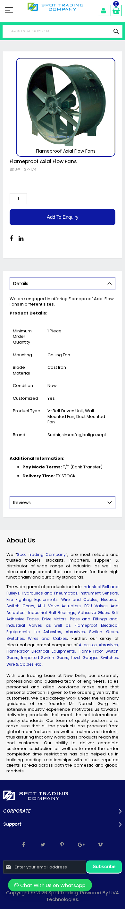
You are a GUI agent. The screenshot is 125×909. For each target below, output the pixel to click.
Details (20, 283)
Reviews (22, 502)
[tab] (62, 283)
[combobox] (62, 31)
